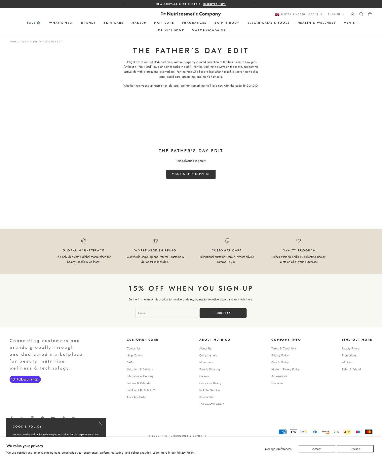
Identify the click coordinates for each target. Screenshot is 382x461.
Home (13, 41)
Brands (88, 23)
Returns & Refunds (138, 383)
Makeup (139, 23)
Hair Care (164, 23)
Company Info (208, 355)
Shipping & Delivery (140, 369)
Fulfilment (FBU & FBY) (141, 390)
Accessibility (279, 376)
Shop (25, 41)
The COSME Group (211, 404)
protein (148, 72)
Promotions (349, 355)
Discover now (214, 4)
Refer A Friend (351, 369)
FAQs (130, 362)
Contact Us (133, 348)
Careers (204, 376)
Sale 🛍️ (34, 23)
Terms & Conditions (283, 348)
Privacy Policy (280, 355)
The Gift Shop (170, 30)
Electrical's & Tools (269, 23)
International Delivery (140, 376)
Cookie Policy (280, 362)
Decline (355, 449)
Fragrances (194, 23)
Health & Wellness (317, 23)
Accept (316, 449)
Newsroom (206, 362)
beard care (173, 77)
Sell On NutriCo (209, 390)
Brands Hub (206, 397)
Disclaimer (278, 383)
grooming (188, 77)
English (334, 14)
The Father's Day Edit (48, 41)
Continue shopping (191, 174)
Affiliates (347, 362)
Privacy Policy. (186, 452)
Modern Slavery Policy (285, 369)
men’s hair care (212, 77)
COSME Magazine (209, 30)
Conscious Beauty (210, 383)
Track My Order (137, 397)
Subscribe (223, 313)
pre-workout (167, 72)
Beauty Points (350, 348)
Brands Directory (209, 369)
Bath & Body (227, 23)
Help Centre (134, 355)
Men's (349, 23)
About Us (205, 348)
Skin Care (114, 23)
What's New (61, 23)
